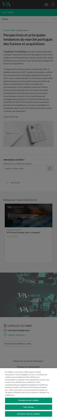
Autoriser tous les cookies (28, 414)
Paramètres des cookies (28, 400)
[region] (28, 393)
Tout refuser (28, 407)
